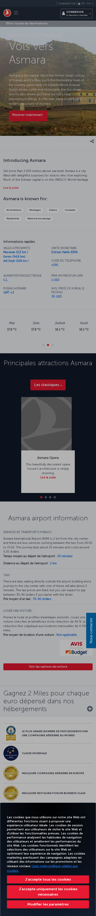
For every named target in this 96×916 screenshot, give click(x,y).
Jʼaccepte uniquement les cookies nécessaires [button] (48, 891)
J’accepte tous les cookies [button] (48, 879)
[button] (48, 904)
